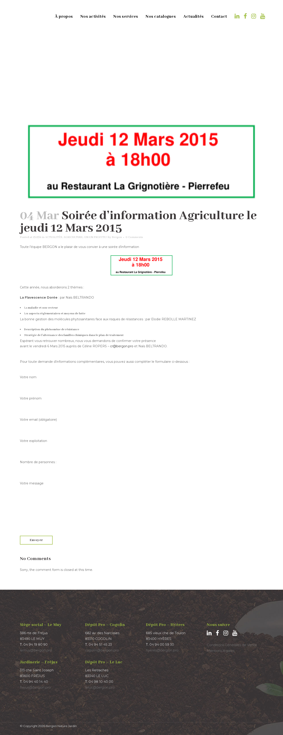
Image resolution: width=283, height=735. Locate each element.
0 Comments (134, 237)
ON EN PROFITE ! (95, 237)
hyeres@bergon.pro (162, 650)
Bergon (117, 237)
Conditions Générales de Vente (232, 645)
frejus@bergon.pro (35, 687)
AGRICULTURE (73, 237)
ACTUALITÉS (53, 237)
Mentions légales (220, 651)
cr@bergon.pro (121, 346)
